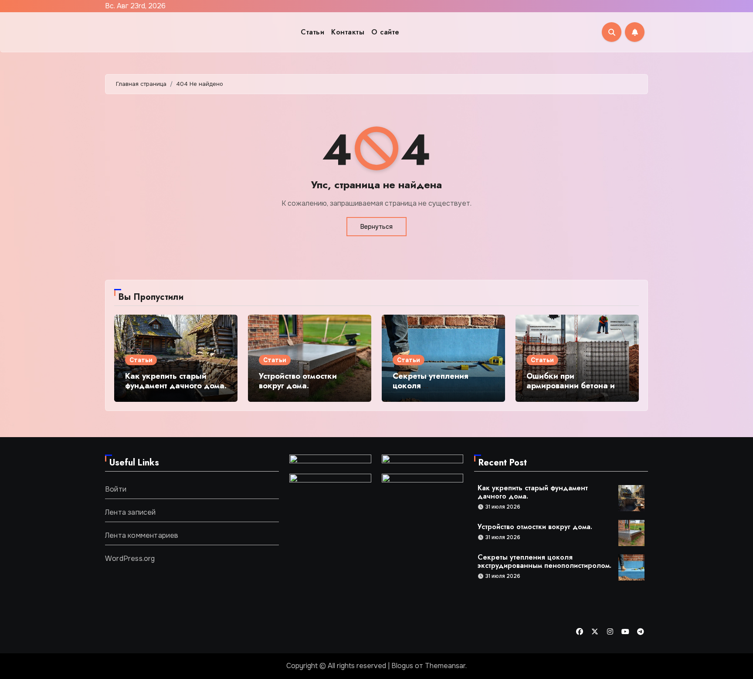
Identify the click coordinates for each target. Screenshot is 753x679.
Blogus (402, 665)
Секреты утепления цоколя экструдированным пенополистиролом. (430, 390)
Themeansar (445, 665)
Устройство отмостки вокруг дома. (298, 380)
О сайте (385, 32)
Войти (115, 489)
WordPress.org (130, 558)
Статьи (312, 32)
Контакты (347, 32)
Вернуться (376, 227)
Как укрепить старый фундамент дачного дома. (176, 380)
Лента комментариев (142, 535)
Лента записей (130, 512)
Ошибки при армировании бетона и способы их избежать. (570, 385)
